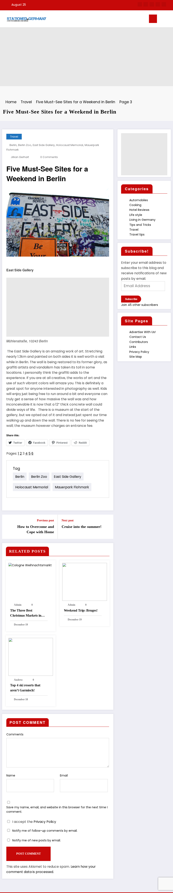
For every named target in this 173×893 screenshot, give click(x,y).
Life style (135, 215)
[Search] (166, 20)
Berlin (13, 145)
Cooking (135, 205)
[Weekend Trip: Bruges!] (84, 582)
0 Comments (49, 157)
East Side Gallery (44, 145)
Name (10, 775)
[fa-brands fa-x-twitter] (145, 4)
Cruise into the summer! (81, 527)
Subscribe (131, 299)
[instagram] (157, 4)
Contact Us (137, 337)
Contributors (138, 342)
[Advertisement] (86, 56)
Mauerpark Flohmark (72, 487)
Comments (14, 734)
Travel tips (137, 234)
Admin (18, 604)
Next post (68, 520)
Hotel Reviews (139, 210)
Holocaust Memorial (69, 145)
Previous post (45, 520)
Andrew (18, 679)
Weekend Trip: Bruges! (80, 610)
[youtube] (164, 4)
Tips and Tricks (140, 225)
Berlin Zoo (24, 145)
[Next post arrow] (107, 527)
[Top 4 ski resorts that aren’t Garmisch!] (30, 657)
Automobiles (138, 200)
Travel (14, 136)
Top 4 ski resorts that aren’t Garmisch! (25, 687)
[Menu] (153, 19)
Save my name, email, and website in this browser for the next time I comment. (57, 809)
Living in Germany (142, 220)
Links (132, 347)
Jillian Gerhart (20, 157)
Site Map (135, 357)
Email (64, 775)
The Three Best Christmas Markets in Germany (25, 613)
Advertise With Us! (142, 332)
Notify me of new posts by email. (36, 840)
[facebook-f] (140, 4)
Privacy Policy (45, 821)
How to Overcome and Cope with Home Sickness (35, 530)
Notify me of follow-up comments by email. (44, 831)
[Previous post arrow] (7, 527)
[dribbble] (152, 4)
